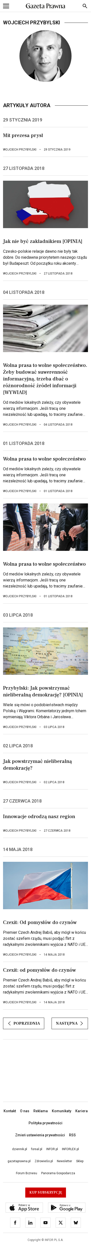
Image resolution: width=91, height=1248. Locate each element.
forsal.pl (36, 1149)
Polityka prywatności (45, 1123)
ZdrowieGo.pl (44, 1161)
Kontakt (10, 1111)
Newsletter (64, 1161)
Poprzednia (26, 1023)
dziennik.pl (19, 1149)
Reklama (40, 1111)
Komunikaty (61, 1111)
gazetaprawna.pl (19, 1161)
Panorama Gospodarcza (58, 1173)
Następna (67, 1023)
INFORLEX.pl (70, 1149)
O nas (24, 1111)
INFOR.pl (52, 1149)
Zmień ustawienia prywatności (40, 1135)
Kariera (81, 1111)
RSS (72, 1135)
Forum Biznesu (26, 1173)
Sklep (79, 1161)
